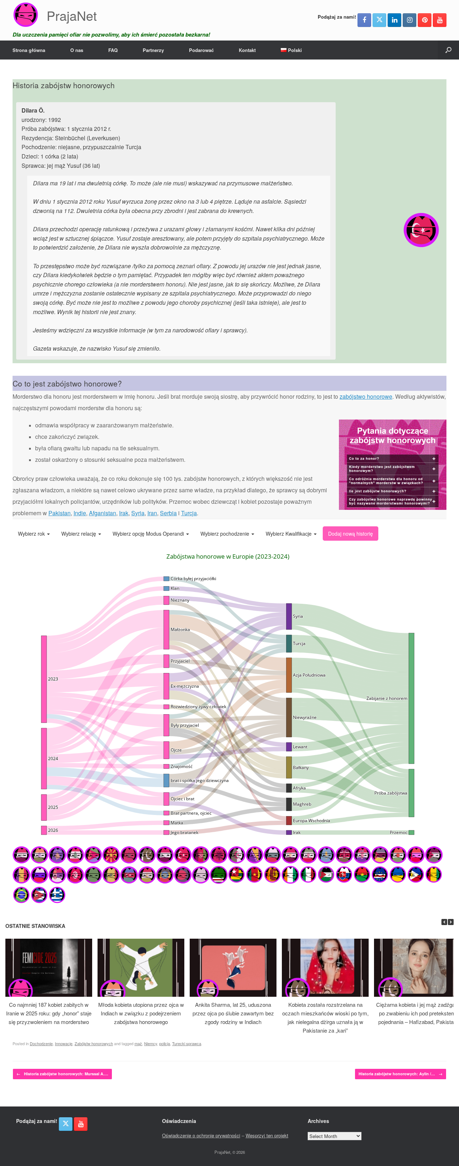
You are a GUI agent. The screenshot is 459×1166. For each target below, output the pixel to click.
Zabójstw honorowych (94, 1043)
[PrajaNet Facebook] (364, 20)
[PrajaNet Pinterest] (424, 20)
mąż (138, 1043)
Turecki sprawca (186, 1043)
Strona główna (29, 50)
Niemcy (150, 1043)
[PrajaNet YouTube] (439, 20)
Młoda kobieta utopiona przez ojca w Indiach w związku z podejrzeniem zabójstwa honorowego (141, 1013)
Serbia (168, 513)
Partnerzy (153, 50)
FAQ (113, 50)
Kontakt (247, 50)
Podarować (201, 50)
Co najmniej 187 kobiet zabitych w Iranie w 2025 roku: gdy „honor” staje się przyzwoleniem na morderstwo (48, 1013)
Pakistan (59, 513)
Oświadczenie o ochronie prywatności (201, 1135)
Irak (123, 513)
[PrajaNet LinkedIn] (394, 20)
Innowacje (63, 1043)
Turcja (189, 513)
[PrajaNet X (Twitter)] (379, 20)
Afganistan (102, 513)
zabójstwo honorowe (366, 396)
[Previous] (444, 922)
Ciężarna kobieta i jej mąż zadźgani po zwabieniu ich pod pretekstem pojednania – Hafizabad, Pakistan (417, 1013)
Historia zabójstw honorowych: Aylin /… (401, 1073)
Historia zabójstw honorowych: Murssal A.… (62, 1073)
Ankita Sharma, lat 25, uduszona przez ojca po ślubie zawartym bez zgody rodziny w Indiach (233, 1013)
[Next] (451, 922)
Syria (138, 513)
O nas (76, 50)
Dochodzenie (41, 1043)
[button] (448, 50)
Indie (80, 513)
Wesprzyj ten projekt (267, 1135)
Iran (152, 513)
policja (164, 1043)
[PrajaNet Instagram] (409, 20)
